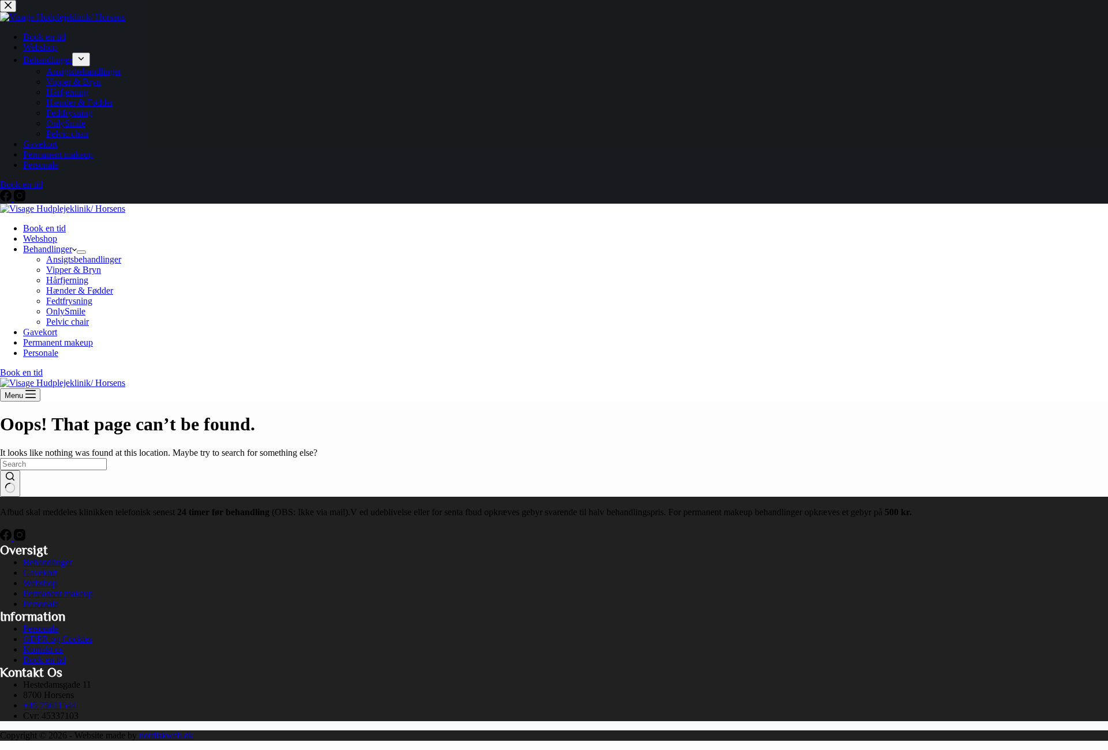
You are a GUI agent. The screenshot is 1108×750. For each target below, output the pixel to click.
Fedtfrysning (69, 301)
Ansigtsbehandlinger (83, 259)
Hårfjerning (67, 280)
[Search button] (10, 483)
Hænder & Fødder (79, 290)
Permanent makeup (58, 342)
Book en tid (44, 228)
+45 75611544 (49, 705)
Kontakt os (43, 649)
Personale (40, 353)
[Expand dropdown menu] (81, 252)
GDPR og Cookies (57, 639)
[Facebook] (7, 537)
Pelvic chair (67, 322)
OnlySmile (65, 311)
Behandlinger (47, 249)
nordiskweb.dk (166, 735)
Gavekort (40, 332)
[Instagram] (19, 537)
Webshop (40, 238)
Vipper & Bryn (73, 270)
